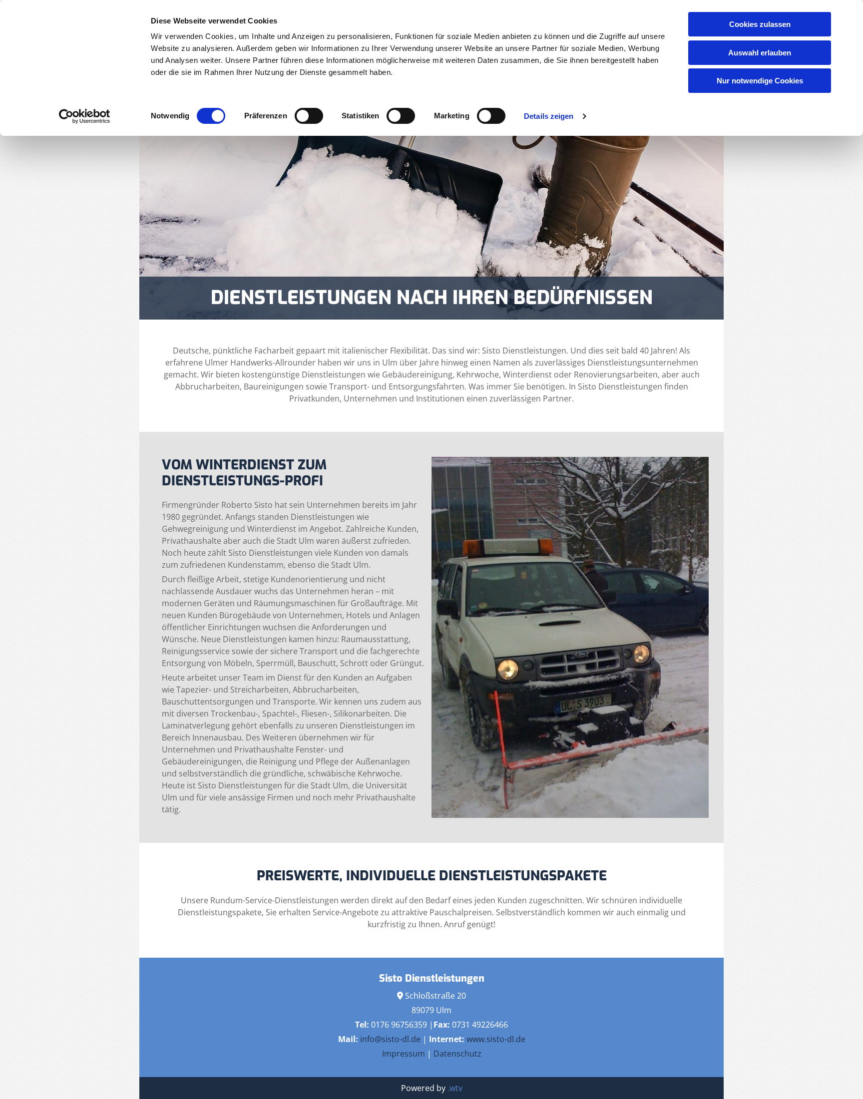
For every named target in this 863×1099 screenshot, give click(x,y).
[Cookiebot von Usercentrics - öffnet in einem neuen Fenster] (84, 116)
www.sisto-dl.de (495, 1039)
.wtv (454, 1088)
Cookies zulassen (760, 24)
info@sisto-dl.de (390, 1039)
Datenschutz (457, 1053)
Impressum (403, 1053)
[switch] (309, 116)
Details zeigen (548, 116)
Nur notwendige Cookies (760, 80)
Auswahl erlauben (759, 52)
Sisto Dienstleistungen (431, 978)
